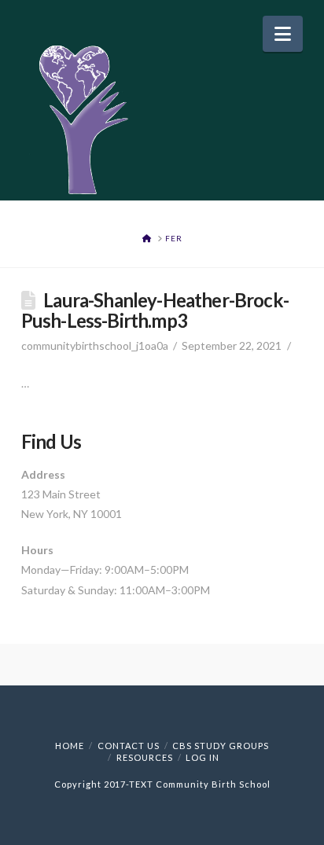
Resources (144, 757)
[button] (283, 34)
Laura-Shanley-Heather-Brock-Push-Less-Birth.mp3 (155, 310)
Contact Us (129, 745)
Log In (202, 757)
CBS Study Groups (220, 745)
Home (69, 745)
